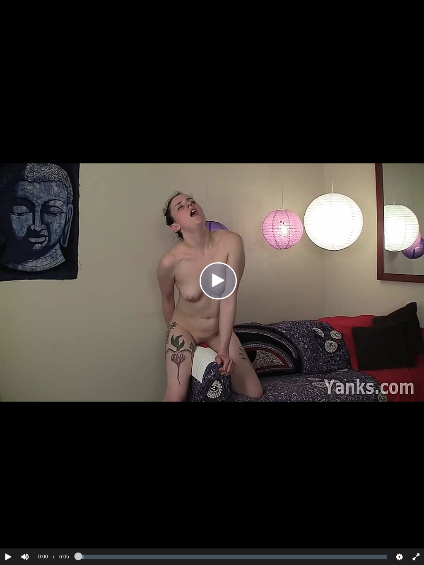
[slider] (39, 531)
